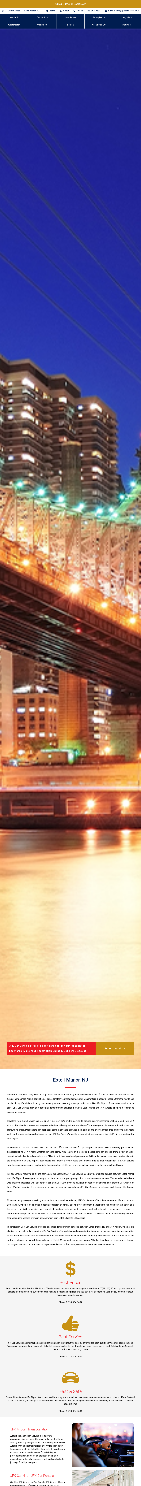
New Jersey (70, 17)
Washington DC (99, 25)
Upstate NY (42, 25)
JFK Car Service (12, 11)
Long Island (126, 17)
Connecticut (42, 17)
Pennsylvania (99, 17)
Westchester (14, 25)
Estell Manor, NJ (31, 11)
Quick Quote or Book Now (70, 4)
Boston (70, 25)
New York (14, 17)
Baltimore (126, 25)
